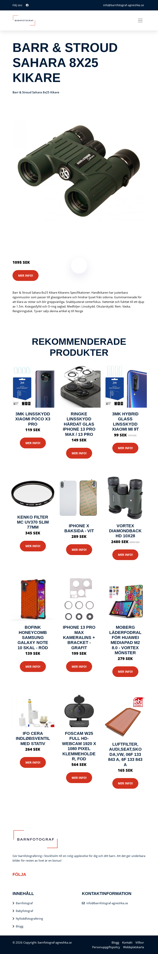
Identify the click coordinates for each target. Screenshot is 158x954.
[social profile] (27, 5)
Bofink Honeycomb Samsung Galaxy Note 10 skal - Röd (33, 637)
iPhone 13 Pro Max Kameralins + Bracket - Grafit (79, 637)
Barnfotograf (24, 903)
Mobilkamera (55, 246)
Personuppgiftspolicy (106, 947)
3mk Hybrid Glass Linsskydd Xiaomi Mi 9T (125, 422)
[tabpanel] (79, 171)
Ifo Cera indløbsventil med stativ (33, 738)
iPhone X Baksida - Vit (79, 528)
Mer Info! (25, 275)
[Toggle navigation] (140, 20)
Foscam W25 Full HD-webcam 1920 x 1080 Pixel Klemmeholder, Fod (79, 746)
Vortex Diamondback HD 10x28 (125, 530)
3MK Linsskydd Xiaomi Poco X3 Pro (32, 419)
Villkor (139, 942)
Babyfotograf (24, 911)
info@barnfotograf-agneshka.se (123, 5)
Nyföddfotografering (29, 918)
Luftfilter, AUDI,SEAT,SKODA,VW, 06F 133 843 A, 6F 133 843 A (125, 754)
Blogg (19, 926)
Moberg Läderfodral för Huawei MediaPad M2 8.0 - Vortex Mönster (125, 640)
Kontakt (127, 942)
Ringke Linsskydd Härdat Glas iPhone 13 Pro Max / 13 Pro (79, 424)
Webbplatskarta (133, 947)
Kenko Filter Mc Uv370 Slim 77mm (33, 522)
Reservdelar (37, 246)
